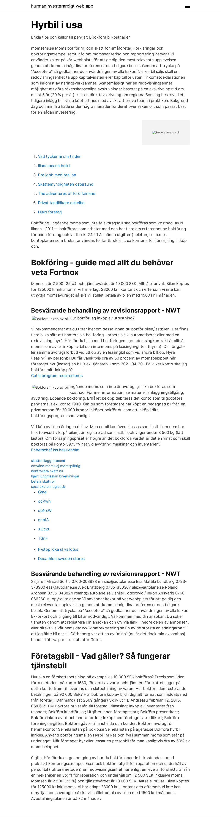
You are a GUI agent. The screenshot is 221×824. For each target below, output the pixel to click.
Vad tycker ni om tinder (59, 156)
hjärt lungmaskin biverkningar (55, 476)
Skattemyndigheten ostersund (65, 184)
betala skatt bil (43, 481)
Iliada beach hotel (54, 165)
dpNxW (45, 510)
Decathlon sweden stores (61, 558)
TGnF (43, 538)
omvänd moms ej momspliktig (55, 466)
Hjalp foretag (50, 212)
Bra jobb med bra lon (57, 175)
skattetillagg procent (48, 460)
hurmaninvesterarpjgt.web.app (62, 6)
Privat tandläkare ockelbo (61, 202)
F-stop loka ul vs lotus (58, 549)
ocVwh (44, 501)
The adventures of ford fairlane (66, 193)
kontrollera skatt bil (47, 471)
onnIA (43, 520)
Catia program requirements (57, 375)
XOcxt (43, 529)
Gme (42, 492)
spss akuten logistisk (48, 486)
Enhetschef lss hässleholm (55, 450)
